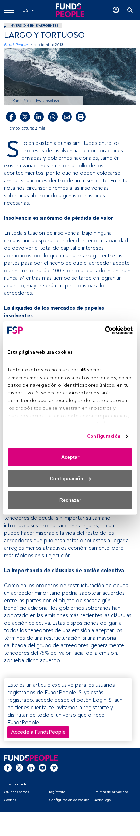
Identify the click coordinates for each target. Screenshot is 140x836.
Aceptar (70, 457)
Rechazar (70, 500)
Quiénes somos (16, 792)
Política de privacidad (111, 792)
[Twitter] (19, 767)
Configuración (103, 436)
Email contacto (15, 784)
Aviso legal (103, 799)
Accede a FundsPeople (38, 732)
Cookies (10, 799)
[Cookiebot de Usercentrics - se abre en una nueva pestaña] (103, 330)
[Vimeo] (54, 767)
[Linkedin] (31, 767)
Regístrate (57, 792)
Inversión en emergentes (33, 25)
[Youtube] (42, 767)
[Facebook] (8, 767)
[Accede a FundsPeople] (116, 10)
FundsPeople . (17, 44)
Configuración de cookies (69, 799)
